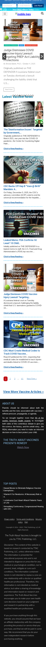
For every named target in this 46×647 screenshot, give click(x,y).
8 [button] (28, 96)
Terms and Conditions (19, 9)
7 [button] (26, 96)
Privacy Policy (34, 9)
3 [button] (17, 96)
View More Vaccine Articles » (23, 392)
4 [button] (20, 96)
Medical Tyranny (11, 45)
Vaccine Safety (31, 45)
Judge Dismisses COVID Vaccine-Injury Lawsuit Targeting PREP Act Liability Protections (21, 55)
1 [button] (13, 96)
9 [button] (30, 96)
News (21, 45)
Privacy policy (9, 519)
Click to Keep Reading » (13, 149)
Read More (9, 89)
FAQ (26, 522)
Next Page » (32, 379)
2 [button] (15, 96)
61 (22, 379)
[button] (23, 14)
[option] (23, 56)
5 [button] (22, 96)
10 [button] (33, 96)
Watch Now (23, 447)
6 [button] (24, 96)
